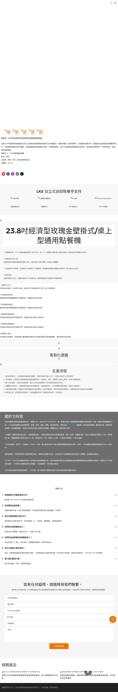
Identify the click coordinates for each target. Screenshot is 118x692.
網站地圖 (45, 687)
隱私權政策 (54, 687)
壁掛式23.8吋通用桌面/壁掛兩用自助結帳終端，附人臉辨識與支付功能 (30, 676)
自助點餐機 (71, 425)
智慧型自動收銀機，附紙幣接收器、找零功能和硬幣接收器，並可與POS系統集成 (87, 676)
